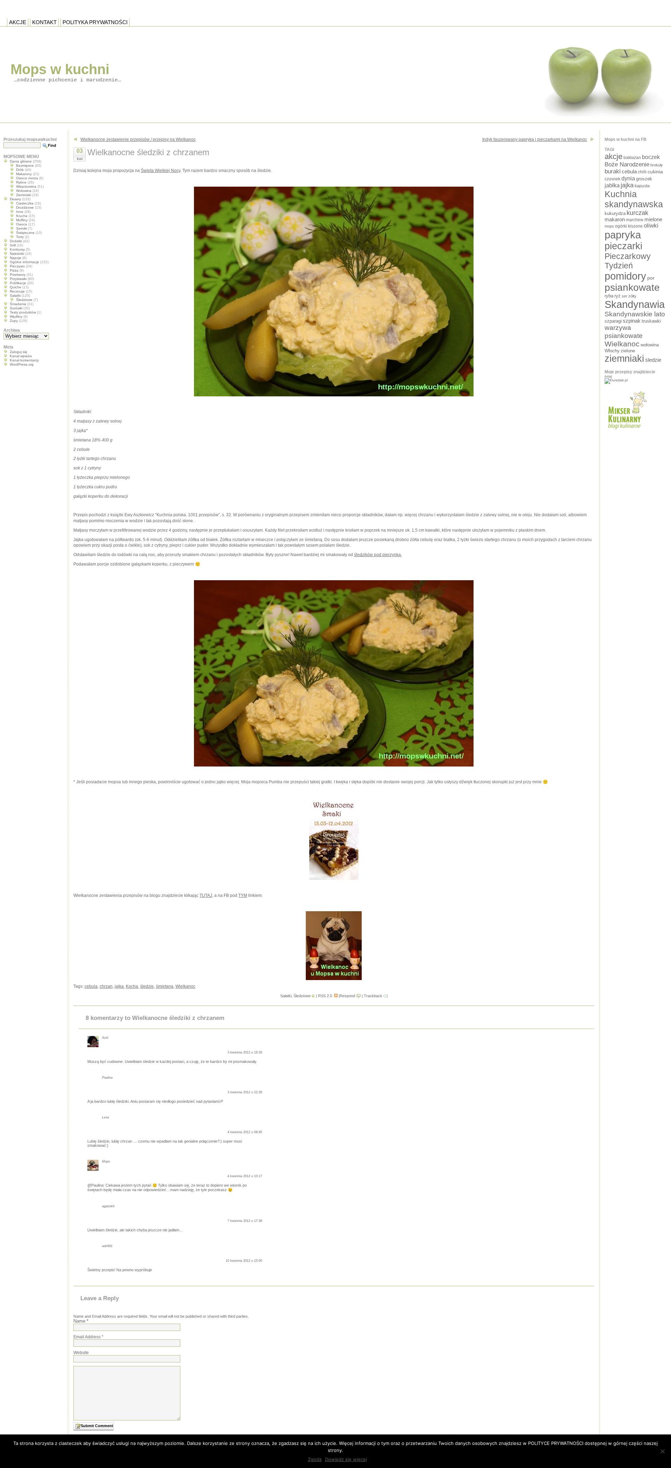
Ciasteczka (25, 203)
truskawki (651, 321)
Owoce (21, 224)
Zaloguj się (18, 352)
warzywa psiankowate (624, 331)
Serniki (21, 228)
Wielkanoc (185, 986)
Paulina (107, 1077)
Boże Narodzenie (627, 164)
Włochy (612, 350)
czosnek (612, 179)
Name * (80, 1321)
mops (609, 226)
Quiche (15, 287)
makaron (615, 219)
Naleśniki (17, 254)
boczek (651, 157)
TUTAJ (206, 895)
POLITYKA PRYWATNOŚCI (95, 22)
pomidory (625, 276)
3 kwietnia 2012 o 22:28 (245, 1092)
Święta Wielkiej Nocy (160, 170)
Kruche (22, 216)
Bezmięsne (25, 165)
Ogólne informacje (24, 262)
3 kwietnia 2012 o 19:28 (245, 1052)
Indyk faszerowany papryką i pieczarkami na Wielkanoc (534, 139)
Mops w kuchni (59, 69)
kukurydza (615, 213)
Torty (20, 237)
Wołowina (23, 191)
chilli (642, 172)
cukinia (655, 171)
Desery (15, 199)
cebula (91, 986)
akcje (613, 156)
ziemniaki (624, 358)
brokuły (656, 165)
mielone (653, 219)
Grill (13, 245)
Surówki (16, 308)
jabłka (612, 185)
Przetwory (18, 274)
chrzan (106, 986)
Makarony (24, 174)
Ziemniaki (23, 195)
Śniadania (18, 304)
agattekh (108, 1206)
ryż (617, 295)
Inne (19, 212)
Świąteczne (25, 233)
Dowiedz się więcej (346, 1459)
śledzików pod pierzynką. (378, 554)
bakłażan (632, 157)
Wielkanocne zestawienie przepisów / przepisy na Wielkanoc (138, 139)
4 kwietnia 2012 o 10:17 (245, 1176)
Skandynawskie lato (635, 314)
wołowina (650, 344)
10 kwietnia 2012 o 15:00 (244, 1260)
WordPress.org (22, 364)
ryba (609, 295)
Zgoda (315, 1459)
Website (81, 1352)
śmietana (164, 986)
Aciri (105, 1037)
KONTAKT (44, 22)
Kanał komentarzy (24, 360)
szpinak (632, 321)
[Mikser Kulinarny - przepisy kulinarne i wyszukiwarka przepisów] (626, 431)
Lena (105, 1117)
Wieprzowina (26, 186)
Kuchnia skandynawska (634, 199)
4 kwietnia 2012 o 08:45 (245, 1132)
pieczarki (623, 246)
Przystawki (18, 279)
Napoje (15, 258)
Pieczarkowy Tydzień (628, 261)
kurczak (637, 212)
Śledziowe (302, 996)
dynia (628, 178)
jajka (119, 986)
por (651, 278)
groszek (644, 178)
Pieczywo (17, 266)
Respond (347, 996)
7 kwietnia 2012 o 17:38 (245, 1221)
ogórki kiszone (629, 226)
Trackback (373, 996)
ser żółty (629, 296)
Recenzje (17, 291)
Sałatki (285, 996)
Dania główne (21, 161)
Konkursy (17, 249)
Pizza (14, 270)
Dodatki (16, 241)
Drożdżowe (25, 207)
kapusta (642, 186)
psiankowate (632, 287)
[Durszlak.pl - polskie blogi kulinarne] (616, 380)
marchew (634, 219)
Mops (106, 1161)
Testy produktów (23, 312)
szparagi (613, 321)
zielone (628, 350)
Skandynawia (635, 304)
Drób (20, 170)
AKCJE (17, 22)
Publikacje (18, 283)
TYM (242, 895)
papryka (623, 234)
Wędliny (16, 316)
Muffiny (22, 220)
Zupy (14, 321)
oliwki (651, 225)
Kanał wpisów (21, 356)
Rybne (21, 182)
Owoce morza (27, 178)
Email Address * (88, 1336)
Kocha (132, 986)
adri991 (107, 1246)
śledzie (147, 986)
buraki (613, 171)
